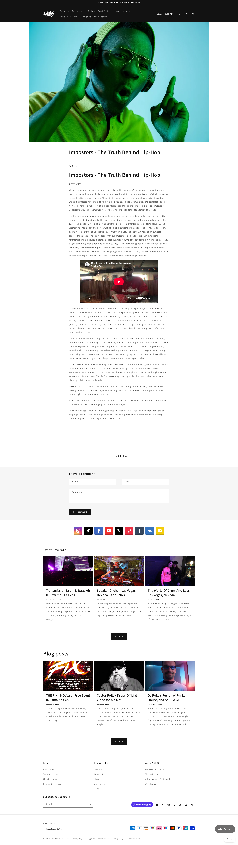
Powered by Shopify (62, 839)
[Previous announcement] (44, 2)
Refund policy (77, 839)
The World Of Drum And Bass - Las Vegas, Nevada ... (170, 592)
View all (119, 636)
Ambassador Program (154, 769)
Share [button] (74, 166)
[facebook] (98, 531)
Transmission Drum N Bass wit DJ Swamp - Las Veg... (68, 592)
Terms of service (103, 839)
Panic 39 (52, 839)
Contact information (133, 839)
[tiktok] (88, 531)
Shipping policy (117, 839)
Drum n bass (99, 784)
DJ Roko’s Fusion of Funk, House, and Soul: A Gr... (166, 697)
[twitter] (119, 531)
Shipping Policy (50, 779)
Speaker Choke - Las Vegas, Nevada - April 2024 (116, 592)
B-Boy (96, 788)
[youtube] (109, 531)
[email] (160, 531)
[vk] (149, 531)
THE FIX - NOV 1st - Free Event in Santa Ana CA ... (68, 697)
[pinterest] (129, 531)
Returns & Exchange (52, 784)
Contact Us (99, 774)
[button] (64, 11)
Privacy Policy (49, 769)
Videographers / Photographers (159, 779)
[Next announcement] (194, 2)
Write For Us (150, 784)
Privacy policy (90, 839)
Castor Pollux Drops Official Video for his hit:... (117, 697)
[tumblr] (139, 531)
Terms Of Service (50, 774)
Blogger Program (152, 774)
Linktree (98, 769)
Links (96, 779)
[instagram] (78, 531)
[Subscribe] (90, 804)
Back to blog (121, 456)
